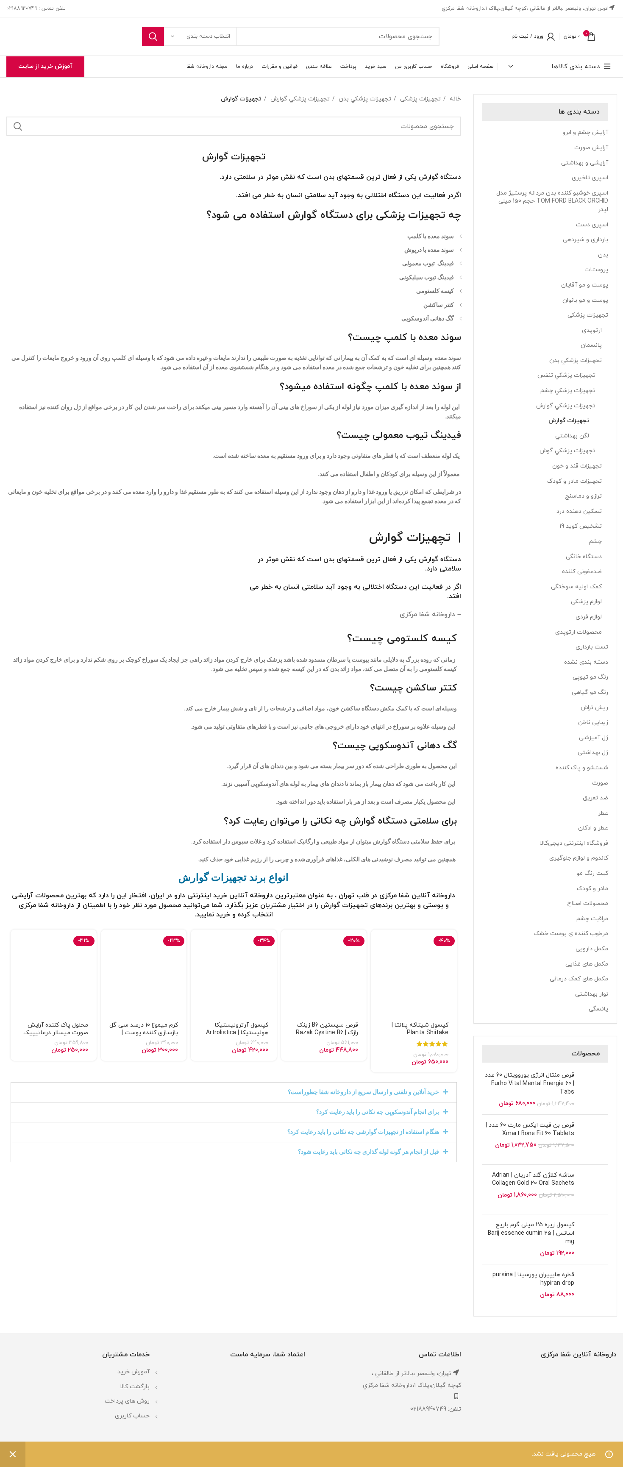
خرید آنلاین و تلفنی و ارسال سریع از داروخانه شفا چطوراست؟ (363, 1091)
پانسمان (591, 345)
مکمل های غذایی (586, 964)
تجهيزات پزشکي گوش (567, 451)
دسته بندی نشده (586, 662)
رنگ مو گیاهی (590, 692)
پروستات (596, 270)
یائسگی (598, 1009)
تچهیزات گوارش (411, 537)
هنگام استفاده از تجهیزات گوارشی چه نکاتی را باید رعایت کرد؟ (363, 1131)
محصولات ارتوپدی (578, 632)
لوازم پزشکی (586, 602)
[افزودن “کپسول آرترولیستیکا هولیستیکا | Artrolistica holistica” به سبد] (197, 943)
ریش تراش (594, 708)
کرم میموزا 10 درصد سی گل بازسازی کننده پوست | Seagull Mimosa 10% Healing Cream (143, 1036)
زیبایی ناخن (593, 722)
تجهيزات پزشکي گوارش (565, 406)
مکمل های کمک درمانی (579, 979)
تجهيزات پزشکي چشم (567, 391)
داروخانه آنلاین (251, 895)
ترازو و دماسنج (583, 496)
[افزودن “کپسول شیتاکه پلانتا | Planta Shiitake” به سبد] (377, 943)
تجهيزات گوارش (568, 421)
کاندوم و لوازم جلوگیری (578, 858)
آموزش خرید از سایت (45, 66)
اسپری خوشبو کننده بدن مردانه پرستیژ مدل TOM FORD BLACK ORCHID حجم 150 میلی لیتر (552, 201)
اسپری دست (592, 225)
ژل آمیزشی (593, 738)
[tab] (233, 1092)
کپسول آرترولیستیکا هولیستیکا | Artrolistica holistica (237, 1032)
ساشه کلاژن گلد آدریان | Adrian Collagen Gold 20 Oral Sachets (533, 1179)
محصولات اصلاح (587, 903)
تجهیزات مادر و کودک (574, 481)
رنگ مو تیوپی (590, 677)
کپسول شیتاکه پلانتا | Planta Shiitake (420, 1029)
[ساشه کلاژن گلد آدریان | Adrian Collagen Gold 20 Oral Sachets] (594, 1189)
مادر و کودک (592, 889)
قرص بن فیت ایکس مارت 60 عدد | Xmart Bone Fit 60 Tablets (530, 1129)
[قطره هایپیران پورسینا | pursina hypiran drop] (594, 1289)
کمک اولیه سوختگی (576, 587)
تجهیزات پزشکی (587, 315)
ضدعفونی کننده (582, 572)
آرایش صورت (591, 148)
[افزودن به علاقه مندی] (377, 1000)
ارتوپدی (592, 330)
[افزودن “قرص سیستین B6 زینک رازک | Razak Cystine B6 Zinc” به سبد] (287, 943)
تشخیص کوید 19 (580, 526)
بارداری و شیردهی (585, 240)
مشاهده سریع (377, 962)
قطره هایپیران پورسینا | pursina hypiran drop (533, 1279)
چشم (595, 541)
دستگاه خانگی (584, 557)
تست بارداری (592, 647)
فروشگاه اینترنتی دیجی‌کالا (574, 843)
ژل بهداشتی (593, 753)
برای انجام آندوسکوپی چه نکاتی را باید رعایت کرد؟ (377, 1111)
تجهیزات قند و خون (577, 466)
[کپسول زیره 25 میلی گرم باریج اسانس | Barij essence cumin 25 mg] (594, 1239)
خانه (454, 99)
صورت (600, 783)
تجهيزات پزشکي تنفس (566, 375)
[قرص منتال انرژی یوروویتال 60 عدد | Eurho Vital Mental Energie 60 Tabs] (594, 1089)
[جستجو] (153, 36)
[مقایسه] (377, 981)
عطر (603, 813)
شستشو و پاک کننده (582, 768)
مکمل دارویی (592, 949)
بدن (603, 255)
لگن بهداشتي (572, 436)
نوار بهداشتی (591, 994)
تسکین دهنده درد (579, 511)
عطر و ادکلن (593, 828)
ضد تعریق (595, 798)
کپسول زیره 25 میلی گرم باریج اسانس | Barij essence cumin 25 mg (531, 1233)
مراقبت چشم (592, 919)
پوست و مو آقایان (584, 285)
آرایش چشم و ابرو (585, 132)
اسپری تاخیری (590, 178)
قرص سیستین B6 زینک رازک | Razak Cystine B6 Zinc (327, 1032)
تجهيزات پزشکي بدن (575, 360)
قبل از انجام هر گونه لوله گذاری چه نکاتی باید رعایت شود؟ (368, 1151)
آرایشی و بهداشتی (584, 163)
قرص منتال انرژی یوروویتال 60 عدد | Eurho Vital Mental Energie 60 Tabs (529, 1083)
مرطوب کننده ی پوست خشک (571, 934)
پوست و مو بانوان (585, 300)
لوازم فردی (589, 617)
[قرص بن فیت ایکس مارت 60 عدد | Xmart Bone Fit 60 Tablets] (594, 1139)
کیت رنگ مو (592, 873)
